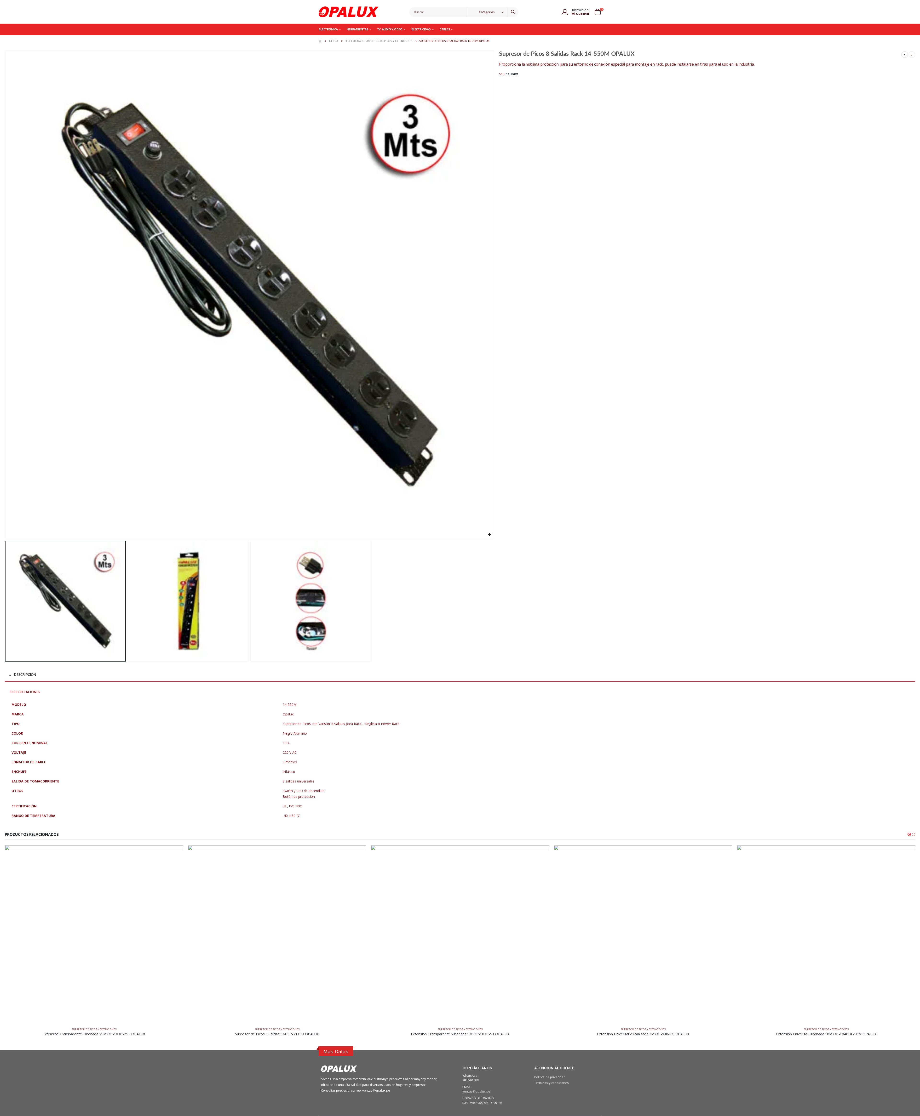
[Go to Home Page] (320, 41)
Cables (445, 29)
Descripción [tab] (25, 675)
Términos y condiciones (551, 1083)
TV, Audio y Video (389, 29)
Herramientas (357, 29)
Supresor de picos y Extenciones (94, 1029)
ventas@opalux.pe (476, 1091)
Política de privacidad (549, 1077)
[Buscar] (512, 12)
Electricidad (421, 29)
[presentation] (6, 294)
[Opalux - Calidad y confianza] (349, 11)
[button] (909, 834)
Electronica (328, 29)
